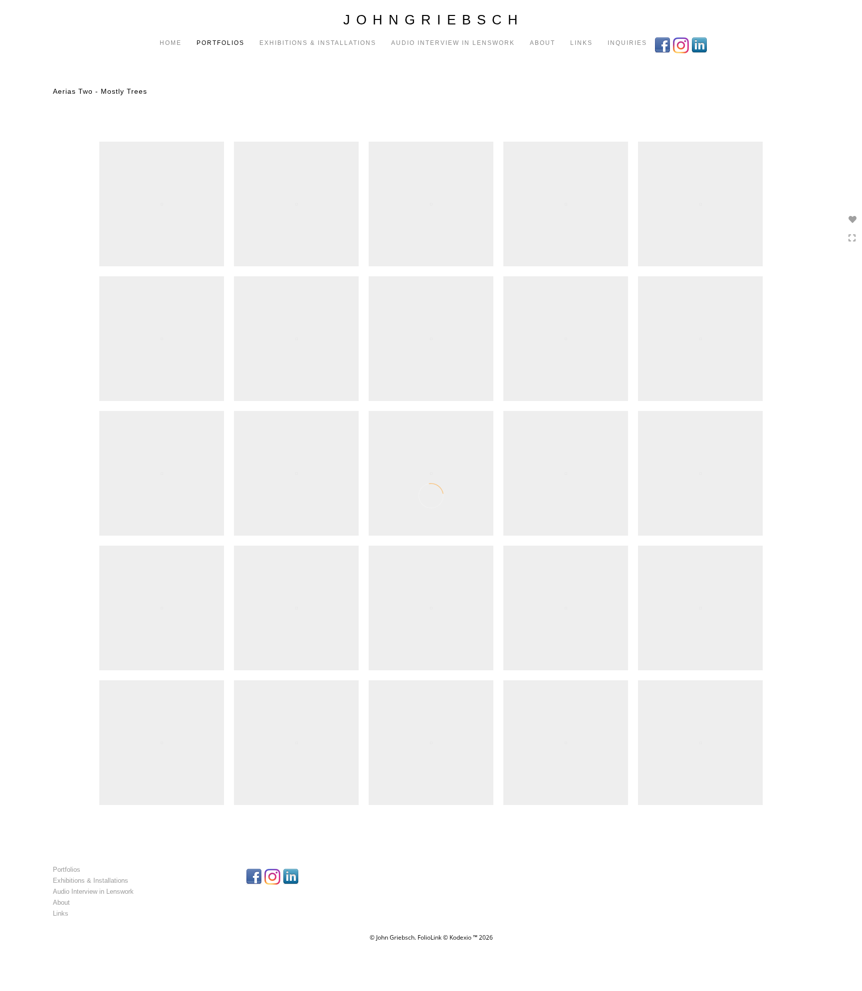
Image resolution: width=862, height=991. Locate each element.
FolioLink (429, 937)
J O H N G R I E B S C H (431, 19)
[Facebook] (663, 44)
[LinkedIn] (700, 44)
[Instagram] (682, 44)
